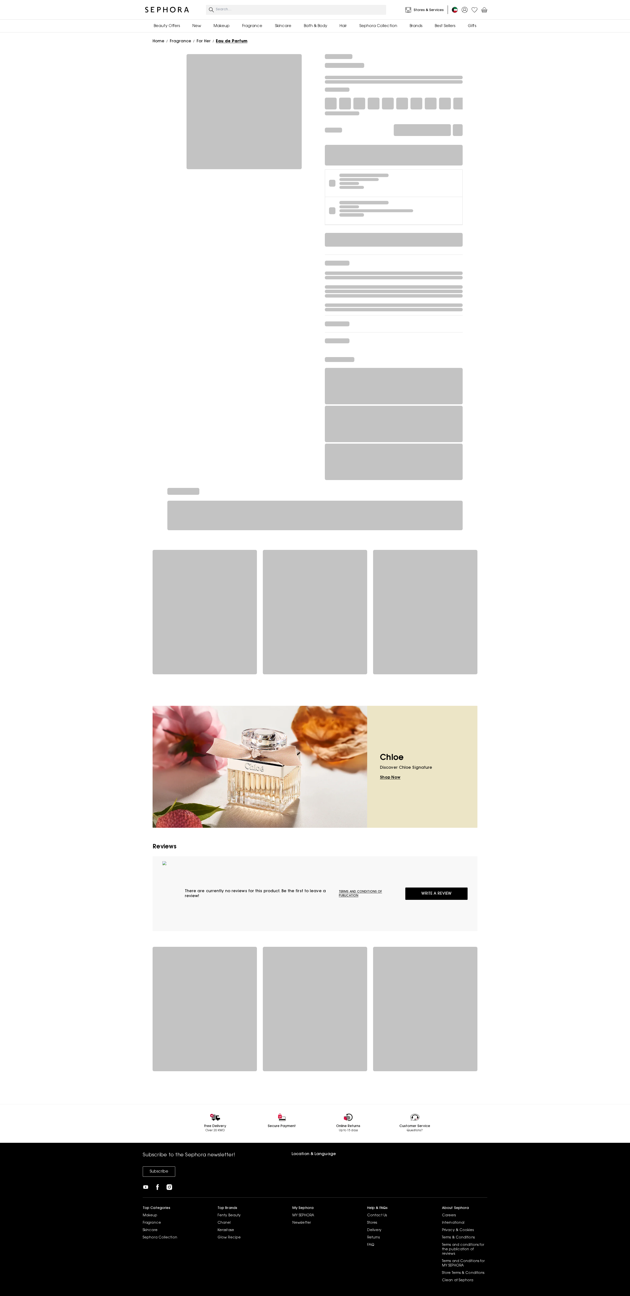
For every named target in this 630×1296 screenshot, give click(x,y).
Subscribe (159, 1172)
